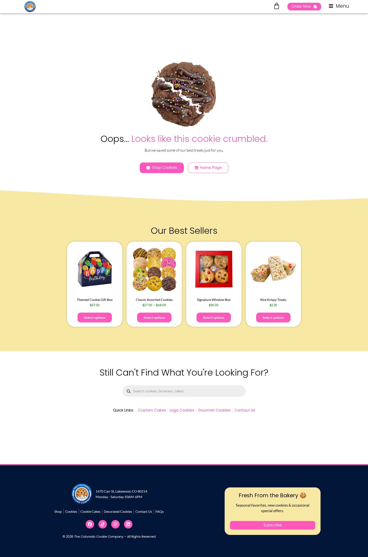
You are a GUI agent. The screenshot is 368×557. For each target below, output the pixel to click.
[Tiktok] (102, 524)
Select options (94, 317)
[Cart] (276, 6)
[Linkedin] (128, 524)
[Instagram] (115, 524)
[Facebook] (90, 524)
